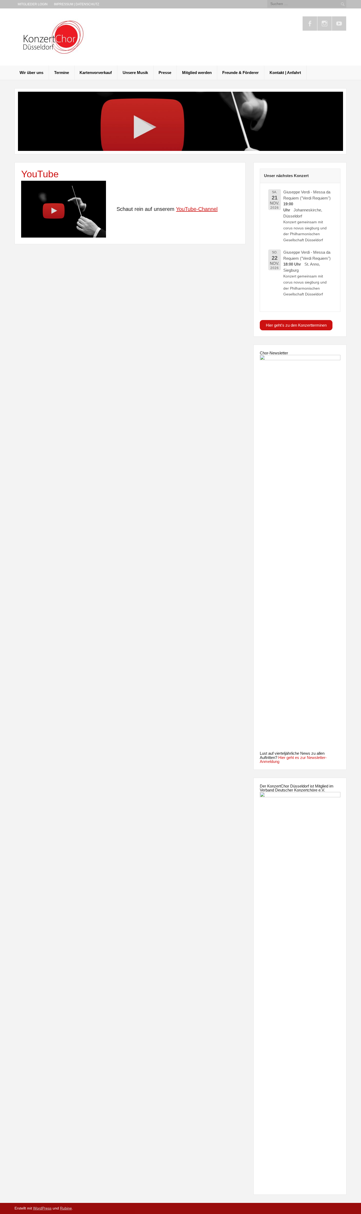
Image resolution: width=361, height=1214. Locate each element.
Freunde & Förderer (240, 72)
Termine (61, 72)
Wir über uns (31, 72)
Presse (165, 72)
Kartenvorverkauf (96, 72)
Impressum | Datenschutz (76, 4)
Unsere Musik (135, 72)
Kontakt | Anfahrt (285, 72)
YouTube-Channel (196, 209)
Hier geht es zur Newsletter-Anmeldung (293, 759)
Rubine (66, 1208)
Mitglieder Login (33, 4)
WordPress (42, 1208)
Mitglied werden (197, 72)
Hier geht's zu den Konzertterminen (296, 325)
